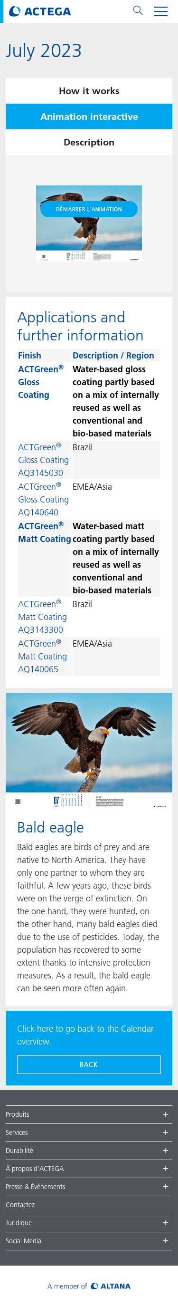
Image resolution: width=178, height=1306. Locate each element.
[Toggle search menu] (138, 11)
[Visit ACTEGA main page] (40, 11)
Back (89, 1064)
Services (17, 1132)
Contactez (20, 1204)
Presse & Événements (35, 1186)
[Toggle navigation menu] (161, 11)
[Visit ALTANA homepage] (89, 1286)
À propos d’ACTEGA (35, 1168)
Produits (17, 1114)
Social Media (23, 1241)
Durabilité (19, 1150)
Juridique (19, 1223)
